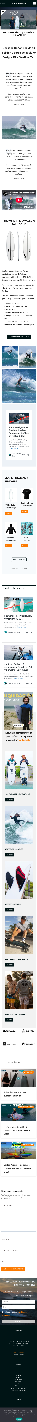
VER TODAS (9, 800)
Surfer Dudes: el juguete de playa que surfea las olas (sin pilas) (17, 1168)
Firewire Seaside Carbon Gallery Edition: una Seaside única (17, 1130)
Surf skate (18, 1379)
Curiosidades (18, 1384)
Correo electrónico (10, 1250)
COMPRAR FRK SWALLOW (19, 337)
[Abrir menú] (34, 3)
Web (4, 1261)
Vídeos (18, 1375)
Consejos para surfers (18, 1390)
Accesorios (18, 1381)
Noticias (18, 1377)
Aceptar (19, 1419)
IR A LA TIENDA (19, 560)
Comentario (8, 1205)
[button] (30, 695)
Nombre (5, 1239)
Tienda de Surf (24, 740)
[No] (35, 1415)
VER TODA (9, 1020)
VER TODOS (9, 855)
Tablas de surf (18, 1386)
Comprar (8, 513)
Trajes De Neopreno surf (18, 1388)
